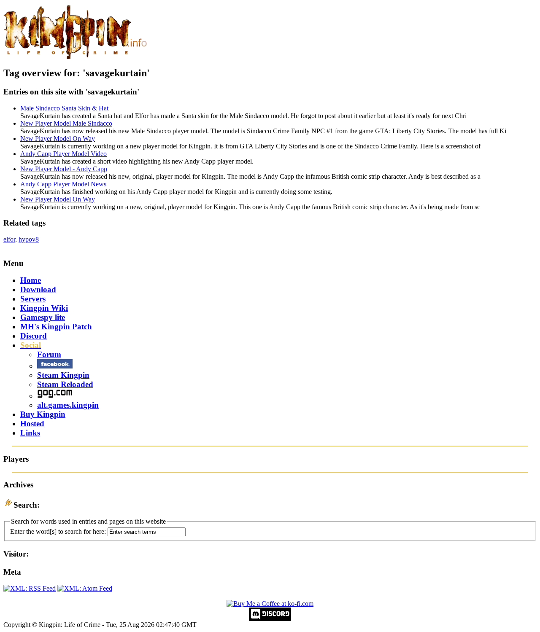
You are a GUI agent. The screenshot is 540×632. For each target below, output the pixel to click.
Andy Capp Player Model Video (63, 153)
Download (38, 289)
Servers (33, 298)
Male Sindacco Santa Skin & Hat (64, 108)
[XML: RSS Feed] (29, 588)
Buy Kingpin (42, 414)
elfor (9, 239)
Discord (33, 335)
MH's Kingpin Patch (56, 326)
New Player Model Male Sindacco (66, 123)
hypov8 (29, 239)
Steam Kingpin (63, 375)
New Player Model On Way (57, 138)
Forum (49, 354)
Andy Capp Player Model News (63, 184)
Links (30, 432)
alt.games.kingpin (68, 405)
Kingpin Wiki (44, 308)
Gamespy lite (42, 317)
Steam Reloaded (65, 384)
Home (30, 280)
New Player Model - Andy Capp (63, 168)
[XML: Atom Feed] (84, 588)
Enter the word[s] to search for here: (58, 531)
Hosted (32, 423)
